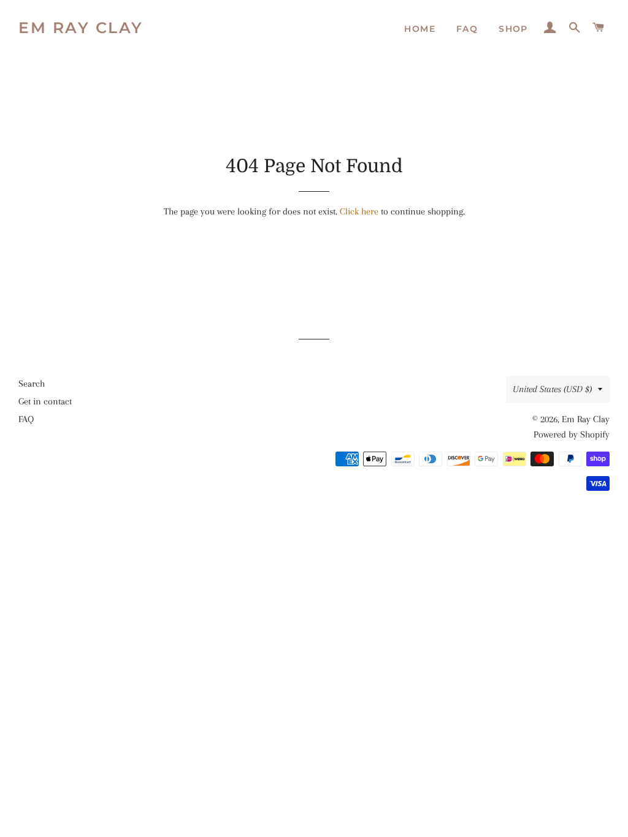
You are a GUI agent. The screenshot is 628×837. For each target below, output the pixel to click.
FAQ (467, 28)
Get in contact (45, 401)
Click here (359, 211)
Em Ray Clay (81, 27)
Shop (513, 28)
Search (31, 383)
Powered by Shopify (572, 434)
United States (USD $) (552, 389)
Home (419, 28)
